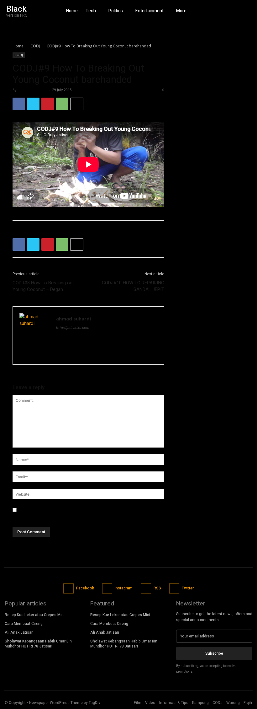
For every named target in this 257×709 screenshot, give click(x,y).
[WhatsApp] (62, 104)
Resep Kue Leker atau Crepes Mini (35, 615)
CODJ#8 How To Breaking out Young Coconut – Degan (43, 286)
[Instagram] (235, 11)
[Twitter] (246, 11)
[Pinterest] (47, 104)
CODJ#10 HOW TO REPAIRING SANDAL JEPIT (133, 286)
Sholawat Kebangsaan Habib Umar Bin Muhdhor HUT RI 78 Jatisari (38, 643)
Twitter (188, 588)
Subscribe (214, 653)
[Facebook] (224, 11)
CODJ (35, 46)
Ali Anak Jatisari (19, 632)
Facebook (85, 588)
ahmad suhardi (32, 89)
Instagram (124, 588)
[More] (76, 104)
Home (18, 46)
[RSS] (146, 588)
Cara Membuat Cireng (24, 623)
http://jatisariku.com (72, 327)
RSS (157, 588)
